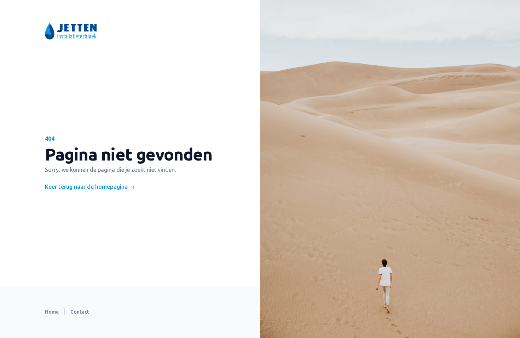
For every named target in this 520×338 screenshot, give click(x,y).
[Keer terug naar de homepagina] (124, 31)
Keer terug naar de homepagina (90, 186)
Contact (79, 312)
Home (52, 312)
